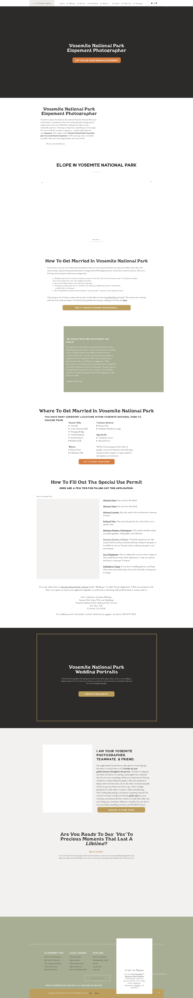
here (125, 300)
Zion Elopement (137, 974)
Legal (90, 993)
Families (137, 985)
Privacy (96, 993)
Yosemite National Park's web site (74, 587)
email (107, 614)
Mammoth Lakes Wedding (134, 976)
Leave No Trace (110, 297)
